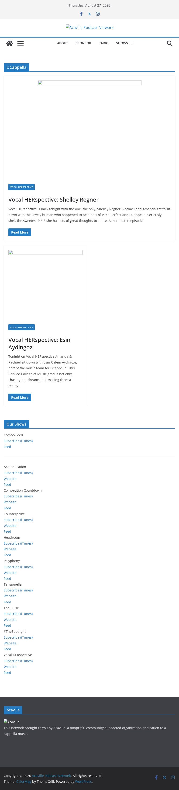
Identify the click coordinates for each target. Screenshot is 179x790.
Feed (7, 446)
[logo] (11, 722)
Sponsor (83, 43)
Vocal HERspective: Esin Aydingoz (39, 343)
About (62, 43)
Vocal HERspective (21, 187)
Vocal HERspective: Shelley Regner (53, 199)
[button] (130, 43)
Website (10, 478)
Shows (122, 43)
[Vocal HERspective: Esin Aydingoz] (45, 287)
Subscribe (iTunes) (18, 441)
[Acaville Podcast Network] (9, 43)
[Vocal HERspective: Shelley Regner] (89, 132)
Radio (104, 43)
